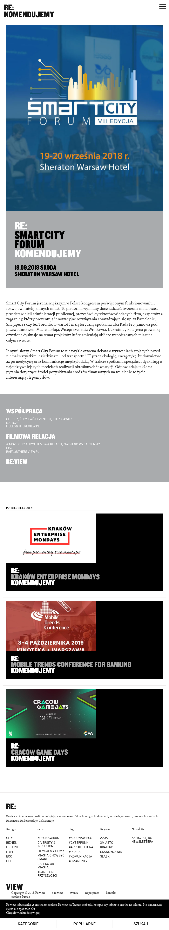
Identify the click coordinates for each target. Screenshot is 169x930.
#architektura (81, 847)
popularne (84, 923)
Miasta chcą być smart (51, 857)
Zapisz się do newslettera (142, 839)
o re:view (57, 892)
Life (9, 861)
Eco (9, 857)
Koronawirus (48, 838)
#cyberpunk (78, 843)
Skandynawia (111, 852)
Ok (33, 909)
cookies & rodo (20, 896)
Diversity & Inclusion (46, 844)
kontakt (111, 892)
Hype (10, 852)
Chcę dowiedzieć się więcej (23, 912)
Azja (104, 838)
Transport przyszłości (47, 873)
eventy (74, 892)
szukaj (141, 923)
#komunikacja (80, 857)
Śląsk (104, 857)
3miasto (106, 843)
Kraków (106, 847)
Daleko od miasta (46, 865)
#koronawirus (80, 838)
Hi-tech (12, 847)
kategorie (28, 923)
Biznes (11, 843)
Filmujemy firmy (51, 851)
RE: (9, 7)
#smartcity (78, 861)
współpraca (92, 892)
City (9, 838)
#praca (75, 852)
